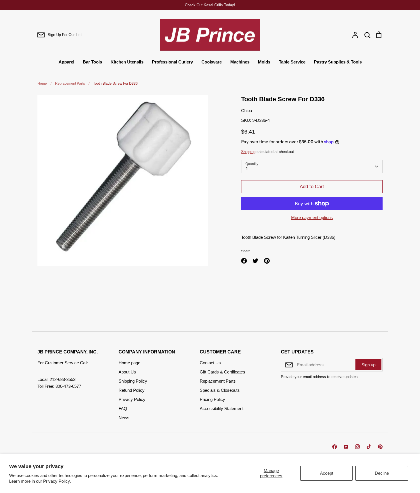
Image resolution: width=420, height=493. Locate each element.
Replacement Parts (218, 381)
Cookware (211, 61)
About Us (127, 371)
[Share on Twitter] (255, 261)
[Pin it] (267, 261)
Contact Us (210, 362)
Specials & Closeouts (220, 390)
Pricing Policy (212, 399)
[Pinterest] (380, 446)
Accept (326, 473)
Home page (129, 362)
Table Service (292, 61)
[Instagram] (357, 446)
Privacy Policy (132, 399)
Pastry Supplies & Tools (338, 61)
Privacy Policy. (57, 481)
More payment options (312, 217)
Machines (239, 61)
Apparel (66, 61)
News (124, 417)
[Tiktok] (369, 446)
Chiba (246, 110)
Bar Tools (92, 61)
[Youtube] (346, 446)
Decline (382, 473)
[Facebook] (334, 446)
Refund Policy (132, 390)
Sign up (368, 364)
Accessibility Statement (221, 408)
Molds (264, 61)
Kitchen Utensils (127, 61)
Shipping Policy (133, 381)
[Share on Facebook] (244, 261)
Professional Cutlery (172, 61)
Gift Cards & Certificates (222, 371)
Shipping (248, 152)
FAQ (123, 408)
